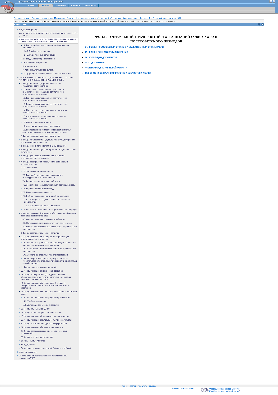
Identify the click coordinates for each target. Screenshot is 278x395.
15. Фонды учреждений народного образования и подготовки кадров (49, 293)
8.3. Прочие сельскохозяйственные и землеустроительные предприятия (50, 228)
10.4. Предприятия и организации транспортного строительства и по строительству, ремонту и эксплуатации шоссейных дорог (50, 261)
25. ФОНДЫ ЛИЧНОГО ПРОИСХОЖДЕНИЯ (106, 52)
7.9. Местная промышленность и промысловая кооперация (50, 209)
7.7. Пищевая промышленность (37, 192)
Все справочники (22, 18)
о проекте (90, 5)
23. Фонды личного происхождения (37, 337)
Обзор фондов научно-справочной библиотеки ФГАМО (46, 348)
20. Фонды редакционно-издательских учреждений (44, 324)
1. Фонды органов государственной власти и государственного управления (41, 84)
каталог (132, 386)
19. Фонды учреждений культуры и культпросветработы (46, 320)
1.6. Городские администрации (37, 122)
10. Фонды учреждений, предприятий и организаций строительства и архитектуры (45, 238)
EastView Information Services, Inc (224, 391)
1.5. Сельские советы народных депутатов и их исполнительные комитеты (44, 117)
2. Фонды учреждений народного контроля (40, 136)
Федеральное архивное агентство (225, 389)
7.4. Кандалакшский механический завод (41, 181)
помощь (75, 5)
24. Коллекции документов (33, 341)
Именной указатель (28, 352)
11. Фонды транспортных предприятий (38, 267)
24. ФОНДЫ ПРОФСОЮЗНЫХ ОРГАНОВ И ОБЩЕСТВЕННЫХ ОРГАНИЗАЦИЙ (124, 47)
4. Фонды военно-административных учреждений (43, 146)
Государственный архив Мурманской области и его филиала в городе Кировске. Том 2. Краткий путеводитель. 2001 (128, 18)
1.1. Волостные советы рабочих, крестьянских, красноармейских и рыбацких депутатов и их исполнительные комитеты (44, 91)
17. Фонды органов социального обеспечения (42, 312)
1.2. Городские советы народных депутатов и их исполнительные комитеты (45, 99)
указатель (61, 5)
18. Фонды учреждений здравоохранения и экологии (45, 316)
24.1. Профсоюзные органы (37, 51)
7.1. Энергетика (30, 168)
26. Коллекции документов (35, 62)
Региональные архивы (42, 18)
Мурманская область (64, 18)
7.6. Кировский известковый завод (38, 189)
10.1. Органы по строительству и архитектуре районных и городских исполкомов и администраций (49, 244)
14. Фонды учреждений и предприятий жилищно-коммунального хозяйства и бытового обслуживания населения (45, 285)
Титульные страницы (28, 30)
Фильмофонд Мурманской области (38, 70)
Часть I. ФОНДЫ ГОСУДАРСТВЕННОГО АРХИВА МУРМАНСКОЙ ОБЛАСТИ (49, 21)
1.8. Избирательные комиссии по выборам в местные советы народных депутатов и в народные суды (47, 131)
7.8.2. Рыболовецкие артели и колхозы (42, 206)
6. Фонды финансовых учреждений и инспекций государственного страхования (43, 157)
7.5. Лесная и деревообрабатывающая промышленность (49, 185)
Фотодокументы (30, 66)
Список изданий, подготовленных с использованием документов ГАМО (43, 357)
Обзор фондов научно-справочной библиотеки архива (47, 73)
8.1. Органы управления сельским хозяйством (44, 219)
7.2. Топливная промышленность (38, 171)
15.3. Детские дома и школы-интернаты (41, 305)
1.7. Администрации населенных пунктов (41, 126)
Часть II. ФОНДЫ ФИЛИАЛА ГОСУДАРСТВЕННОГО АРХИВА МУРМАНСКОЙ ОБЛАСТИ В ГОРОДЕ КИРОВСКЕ (46, 78)
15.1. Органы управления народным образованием (46, 297)
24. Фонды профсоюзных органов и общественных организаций (46, 46)
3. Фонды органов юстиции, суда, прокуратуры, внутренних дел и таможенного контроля (48, 141)
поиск (31, 5)
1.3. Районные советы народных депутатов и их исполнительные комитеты (45, 105)
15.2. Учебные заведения (34, 301)
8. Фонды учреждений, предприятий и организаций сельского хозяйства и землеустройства (49, 214)
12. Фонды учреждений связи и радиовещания (42, 271)
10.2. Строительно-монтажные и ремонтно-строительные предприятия (49, 250)
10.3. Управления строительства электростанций (45, 255)
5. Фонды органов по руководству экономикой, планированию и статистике (49, 150)
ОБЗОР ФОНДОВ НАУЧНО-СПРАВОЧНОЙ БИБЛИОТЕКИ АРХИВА (118, 73)
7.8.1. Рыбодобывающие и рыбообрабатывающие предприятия (47, 200)
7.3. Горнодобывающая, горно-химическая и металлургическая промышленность (43, 176)
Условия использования (183, 389)
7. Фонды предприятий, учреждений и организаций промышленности (44, 163)
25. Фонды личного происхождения (39, 59)
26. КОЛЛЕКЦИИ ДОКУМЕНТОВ (101, 57)
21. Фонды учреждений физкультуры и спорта (42, 327)
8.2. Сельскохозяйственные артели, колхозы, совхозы (47, 223)
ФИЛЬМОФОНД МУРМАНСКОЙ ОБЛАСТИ (106, 68)
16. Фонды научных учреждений (35, 309)
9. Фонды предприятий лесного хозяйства (40, 233)
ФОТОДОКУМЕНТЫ (95, 62)
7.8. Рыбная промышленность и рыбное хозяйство (46, 196)
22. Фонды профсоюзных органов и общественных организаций (44, 332)
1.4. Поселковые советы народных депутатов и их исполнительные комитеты (45, 111)
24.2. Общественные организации (40, 55)
